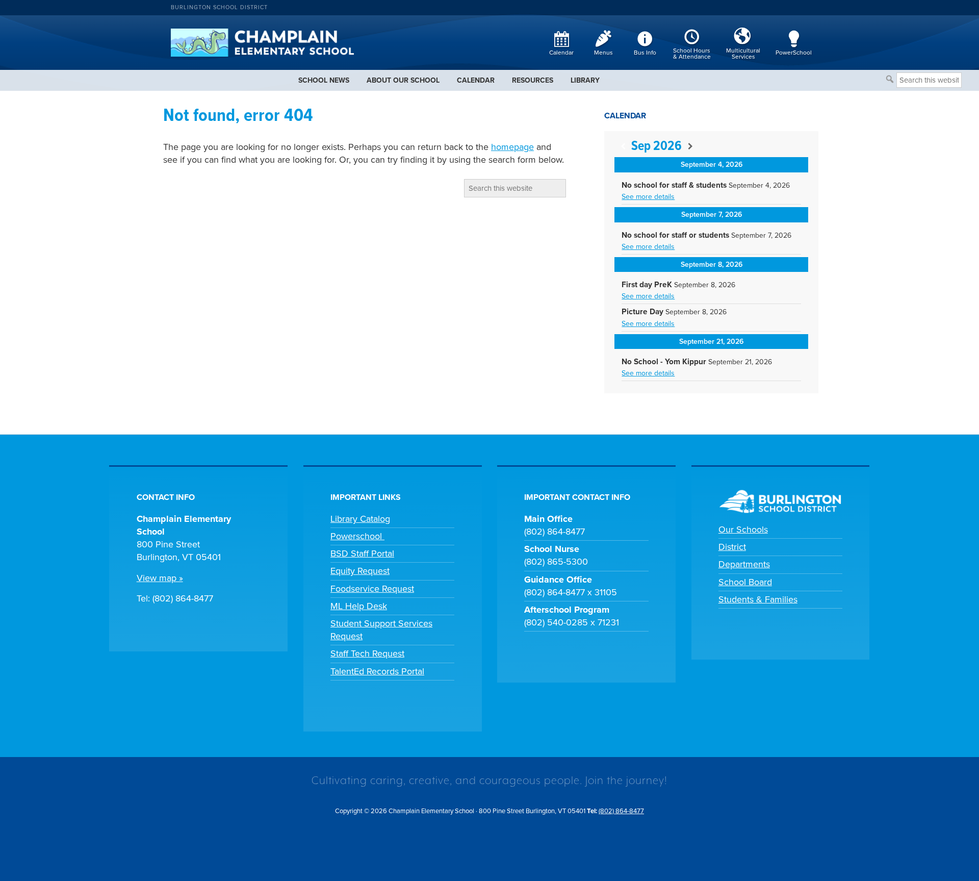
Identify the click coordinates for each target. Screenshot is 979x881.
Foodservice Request (372, 588)
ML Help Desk (358, 606)
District (732, 546)
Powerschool (357, 536)
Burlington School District (219, 7)
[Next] (690, 146)
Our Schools (743, 529)
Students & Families (757, 599)
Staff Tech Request (367, 653)
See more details (648, 196)
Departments (744, 564)
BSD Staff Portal (362, 553)
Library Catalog (360, 518)
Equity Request (360, 570)
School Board (745, 582)
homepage (512, 147)
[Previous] (622, 146)
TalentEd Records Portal (377, 671)
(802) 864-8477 (621, 811)
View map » (160, 578)
